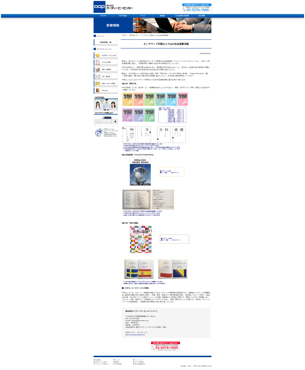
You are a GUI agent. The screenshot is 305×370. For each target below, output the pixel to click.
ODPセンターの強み (101, 362)
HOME (124, 35)
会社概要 (98, 360)
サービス (117, 360)
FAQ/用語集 (118, 364)
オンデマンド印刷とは (101, 364)
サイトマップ (138, 360)
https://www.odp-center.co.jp (135, 334)
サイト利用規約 (139, 362)
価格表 (117, 362)
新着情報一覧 (133, 35)
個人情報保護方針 (140, 364)
